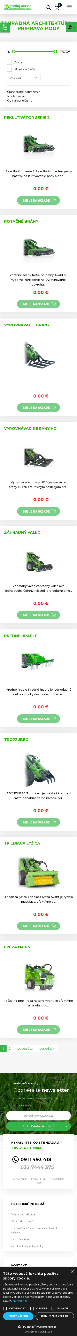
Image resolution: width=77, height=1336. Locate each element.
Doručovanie (20, 1239)
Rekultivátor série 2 (27, 117)
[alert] (38, 1301)
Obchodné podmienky (27, 1246)
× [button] (72, 1271)
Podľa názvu (16, 96)
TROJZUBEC (16, 739)
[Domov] (23, 5)
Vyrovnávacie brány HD (30, 428)
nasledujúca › (25, 1048)
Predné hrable (20, 636)
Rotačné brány (21, 221)
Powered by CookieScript (38, 1331)
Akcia (18, 62)
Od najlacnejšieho (19, 100)
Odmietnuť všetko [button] (54, 1316)
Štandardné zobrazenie (23, 92)
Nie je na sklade (36, 200)
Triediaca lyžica (22, 843)
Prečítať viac (20, 1301)
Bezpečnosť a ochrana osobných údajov (34, 1230)
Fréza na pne (18, 947)
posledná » (47, 1048)
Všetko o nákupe (23, 1214)
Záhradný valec (22, 532)
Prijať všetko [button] (18, 1316)
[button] (38, 1326)
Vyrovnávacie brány (27, 325)
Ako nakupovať (22, 1221)
